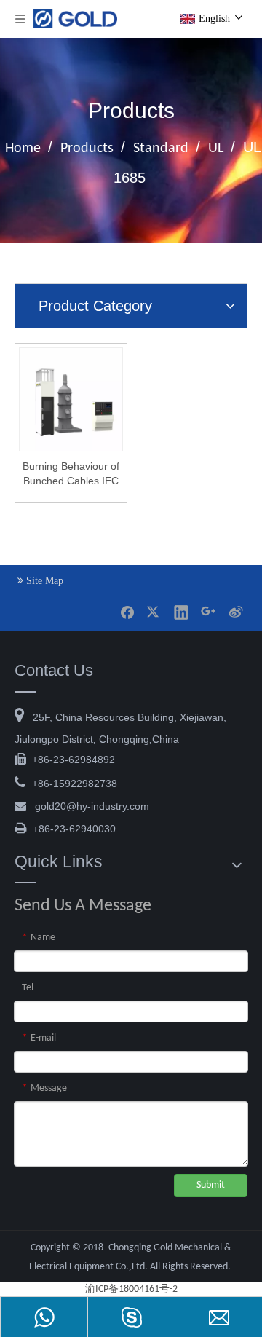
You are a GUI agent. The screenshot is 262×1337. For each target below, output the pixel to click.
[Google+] (208, 611)
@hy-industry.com (92, 806)
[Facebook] (127, 611)
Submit (210, 1185)
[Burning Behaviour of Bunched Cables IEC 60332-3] (71, 398)
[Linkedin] (181, 611)
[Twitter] (154, 611)
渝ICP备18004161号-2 (131, 1289)
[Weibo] (235, 611)
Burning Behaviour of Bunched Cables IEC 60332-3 (71, 474)
